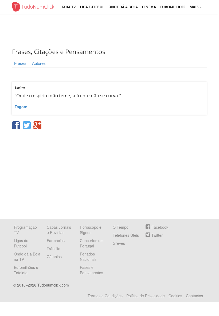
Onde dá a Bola (123, 7)
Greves (119, 243)
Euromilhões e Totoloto (26, 270)
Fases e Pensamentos (91, 270)
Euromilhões (172, 7)
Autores (39, 63)
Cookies (175, 295)
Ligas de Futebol (21, 243)
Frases (20, 63)
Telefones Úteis (126, 235)
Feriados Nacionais (88, 256)
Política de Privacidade (145, 295)
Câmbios (54, 256)
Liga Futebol (92, 7)
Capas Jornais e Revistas (59, 229)
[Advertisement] (113, 31)
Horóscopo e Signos (90, 229)
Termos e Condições (105, 295)
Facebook (159, 227)
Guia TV (69, 7)
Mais (194, 7)
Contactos (194, 295)
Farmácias (56, 240)
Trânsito (53, 248)
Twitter (157, 235)
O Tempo (120, 227)
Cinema (149, 7)
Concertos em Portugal (92, 243)
